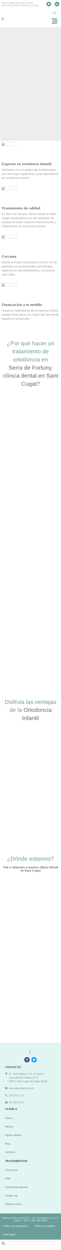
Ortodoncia (11, 1170)
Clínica (8, 1118)
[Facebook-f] (27, 1059)
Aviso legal (9, 1234)
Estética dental (13, 1204)
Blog (7, 1143)
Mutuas (9, 1126)
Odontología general (16, 1187)
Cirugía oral (11, 1195)
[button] (54, 21)
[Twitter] (34, 1059)
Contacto (10, 1152)
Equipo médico (13, 1135)
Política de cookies (44, 1225)
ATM (7, 1178)
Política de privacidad (15, 1225)
